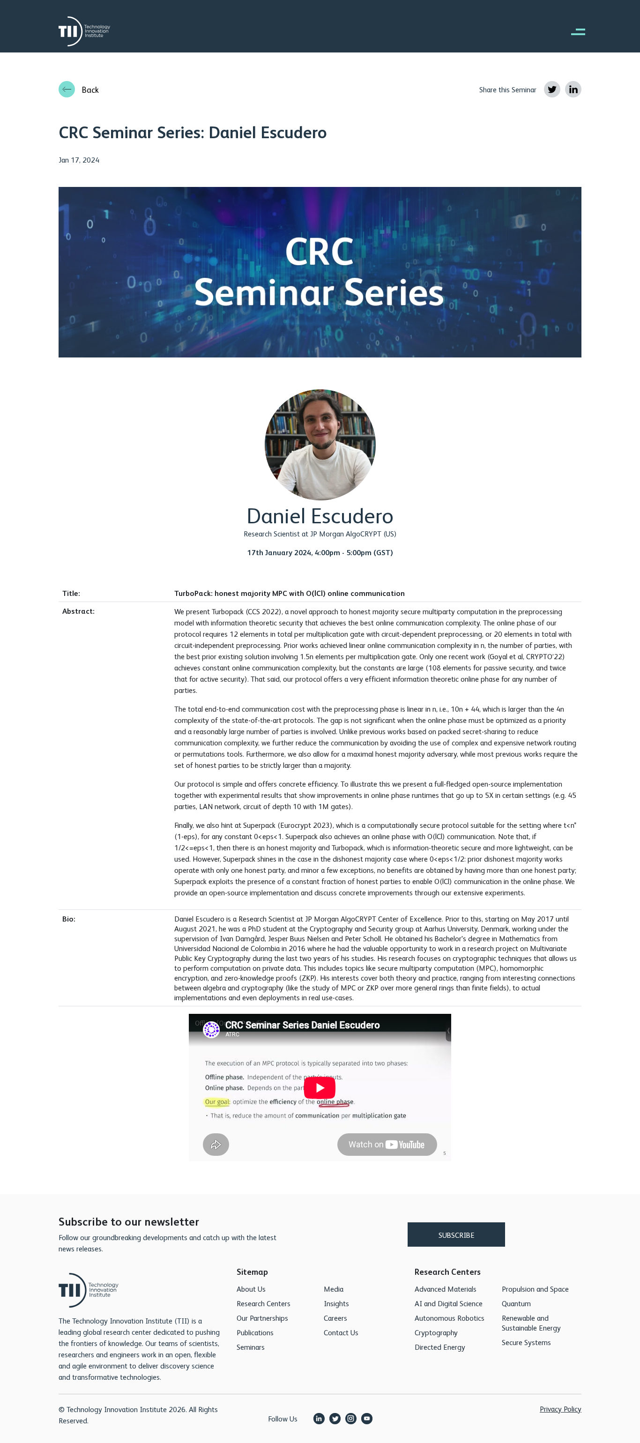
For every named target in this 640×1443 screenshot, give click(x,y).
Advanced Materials (445, 1289)
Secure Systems (526, 1342)
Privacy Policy (560, 1408)
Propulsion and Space (535, 1289)
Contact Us (341, 1332)
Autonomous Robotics (449, 1318)
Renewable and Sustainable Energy (531, 1322)
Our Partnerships (262, 1318)
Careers (335, 1318)
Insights (336, 1303)
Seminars (251, 1347)
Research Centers (263, 1303)
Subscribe (457, 1235)
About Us (251, 1289)
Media (333, 1289)
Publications (255, 1332)
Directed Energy (440, 1347)
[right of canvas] (573, 31)
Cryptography (436, 1332)
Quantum (516, 1303)
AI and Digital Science (449, 1303)
